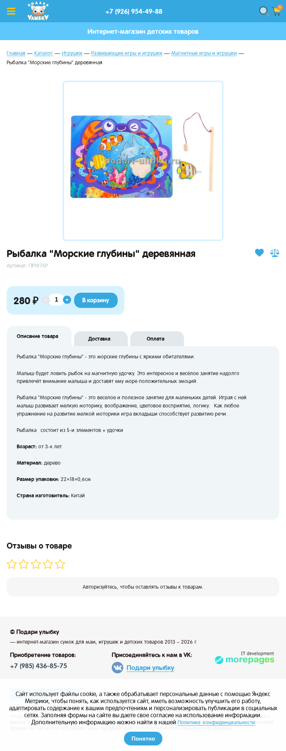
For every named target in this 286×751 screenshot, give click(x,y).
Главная (16, 53)
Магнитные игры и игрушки (204, 53)
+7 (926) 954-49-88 (133, 11)
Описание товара (37, 336)
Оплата (155, 339)
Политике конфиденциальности (216, 722)
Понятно (143, 738)
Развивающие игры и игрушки (126, 53)
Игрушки (72, 53)
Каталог (43, 53)
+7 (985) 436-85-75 (38, 666)
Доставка (99, 339)
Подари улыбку (150, 668)
